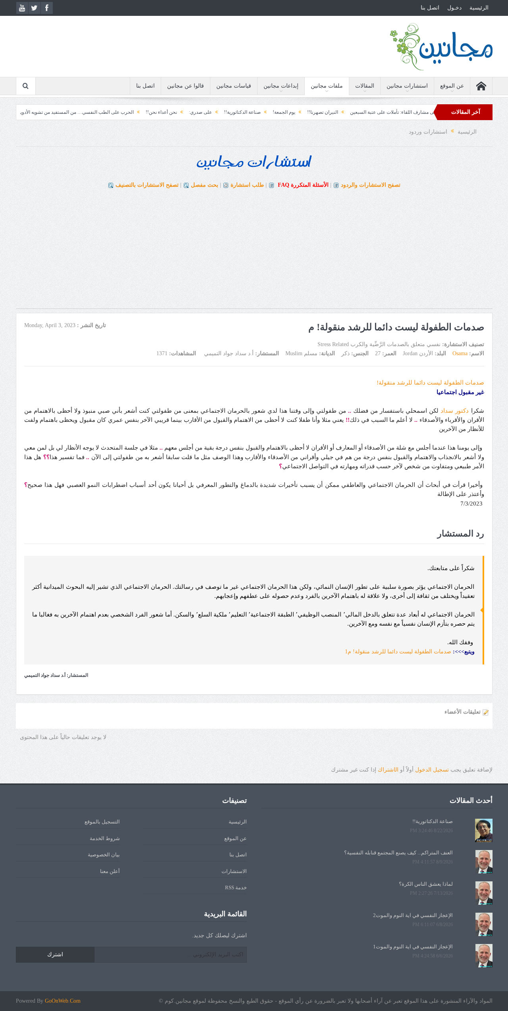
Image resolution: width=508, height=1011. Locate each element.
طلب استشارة (247, 185)
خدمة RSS (236, 887)
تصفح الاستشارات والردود (370, 185)
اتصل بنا (430, 8)
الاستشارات (234, 871)
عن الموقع (452, 86)
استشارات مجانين (407, 86)
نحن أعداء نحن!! (181, 112)
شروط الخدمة (105, 838)
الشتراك (388, 770)
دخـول (454, 8)
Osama (460, 353)
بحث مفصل (204, 185)
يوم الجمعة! (303, 112)
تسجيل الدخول (432, 770)
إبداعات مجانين (281, 86)
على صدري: (220, 112)
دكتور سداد (455, 411)
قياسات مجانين (233, 86)
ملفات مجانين (327, 86)
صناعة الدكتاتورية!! (262, 112)
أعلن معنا (110, 871)
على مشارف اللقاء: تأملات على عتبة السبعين (414, 112)
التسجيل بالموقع (102, 822)
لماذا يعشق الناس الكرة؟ (426, 884)
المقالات (364, 86)
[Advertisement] (254, 252)
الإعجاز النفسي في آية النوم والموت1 (413, 947)
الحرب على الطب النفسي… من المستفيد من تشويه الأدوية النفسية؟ (86, 112)
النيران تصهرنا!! (342, 112)
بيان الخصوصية (104, 855)
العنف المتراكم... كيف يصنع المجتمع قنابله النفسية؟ (398, 853)
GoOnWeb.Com (63, 1001)
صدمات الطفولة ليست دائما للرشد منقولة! (430, 382)
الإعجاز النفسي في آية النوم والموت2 (413, 915)
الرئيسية (479, 8)
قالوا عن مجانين (185, 86)
